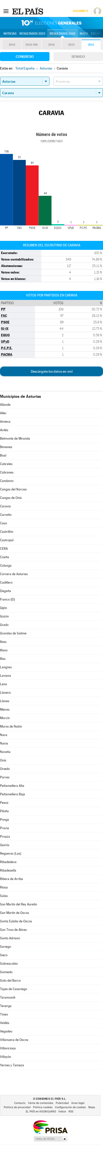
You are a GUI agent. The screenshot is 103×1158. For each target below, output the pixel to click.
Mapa (84, 33)
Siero (4, 955)
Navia (4, 743)
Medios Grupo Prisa (50, 1139)
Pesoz (4, 803)
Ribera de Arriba (11, 879)
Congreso (25, 57)
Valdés (4, 1023)
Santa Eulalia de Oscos (16, 921)
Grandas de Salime (13, 633)
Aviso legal (77, 1103)
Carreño (6, 515)
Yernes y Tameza (12, 1065)
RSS (70, 1111)
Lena (3, 684)
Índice (62, 1111)
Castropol (7, 540)
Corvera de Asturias (14, 574)
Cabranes (7, 472)
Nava (3, 735)
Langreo (6, 667)
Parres (5, 777)
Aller (3, 413)
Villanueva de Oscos (14, 1040)
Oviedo (5, 769)
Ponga (4, 819)
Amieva (5, 421)
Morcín (5, 718)
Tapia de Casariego (13, 989)
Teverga (6, 1006)
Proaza (5, 836)
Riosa (4, 887)
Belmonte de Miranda (15, 438)
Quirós (4, 845)
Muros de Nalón (11, 726)
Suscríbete (80, 11)
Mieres (5, 709)
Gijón (3, 608)
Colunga (6, 565)
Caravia (5, 506)
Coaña (4, 557)
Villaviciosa (8, 1048)
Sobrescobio (9, 963)
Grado (4, 625)
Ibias (3, 642)
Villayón (5, 1057)
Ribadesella (8, 870)
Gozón (4, 616)
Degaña (5, 591)
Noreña (5, 752)
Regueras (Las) (10, 853)
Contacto (20, 1103)
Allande (5, 405)
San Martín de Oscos (14, 913)
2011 (91, 44)
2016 (51, 44)
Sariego (5, 947)
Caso (3, 523)
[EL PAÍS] (28, 11)
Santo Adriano (10, 938)
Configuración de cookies (70, 1107)
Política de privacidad (17, 1107)
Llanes (4, 701)
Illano (4, 650)
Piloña (4, 811)
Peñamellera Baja (12, 794)
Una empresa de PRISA (50, 1127)
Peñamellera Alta (12, 786)
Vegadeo (6, 1031)
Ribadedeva (8, 862)
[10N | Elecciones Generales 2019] (52, 23)
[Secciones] (6, 11)
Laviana (5, 676)
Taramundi (7, 997)
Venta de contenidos (40, 1103)
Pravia (4, 828)
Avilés (4, 430)
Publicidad (62, 1103)
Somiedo (6, 972)
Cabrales (6, 464)
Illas (3, 659)
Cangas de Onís (11, 498)
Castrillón (6, 532)
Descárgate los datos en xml (51, 371)
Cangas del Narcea (13, 489)
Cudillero (6, 582)
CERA (4, 548)
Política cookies (42, 1107)
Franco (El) (7, 599)
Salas (4, 896)
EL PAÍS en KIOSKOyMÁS (41, 1111)
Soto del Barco (10, 980)
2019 (12, 44)
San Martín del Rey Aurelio (18, 904)
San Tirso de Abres (13, 930)
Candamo (7, 481)
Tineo (4, 1014)
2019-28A (32, 44)
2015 (71, 44)
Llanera (5, 692)
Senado (78, 57)
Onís (3, 760)
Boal (3, 455)
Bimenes (6, 447)
